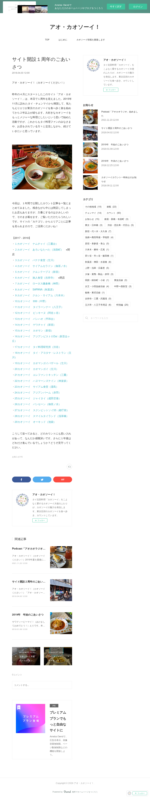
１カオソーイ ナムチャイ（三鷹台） (36, 243)
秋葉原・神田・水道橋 (98, 261)
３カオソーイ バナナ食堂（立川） (35, 260)
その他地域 (93, 206)
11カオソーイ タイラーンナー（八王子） (39, 307)
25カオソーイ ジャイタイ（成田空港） (38, 398)
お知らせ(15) (17, 456)
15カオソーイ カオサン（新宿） (34, 330)
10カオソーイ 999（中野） (31, 301)
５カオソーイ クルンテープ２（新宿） (38, 271)
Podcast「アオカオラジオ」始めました (35, 548)
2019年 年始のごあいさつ (28, 614)
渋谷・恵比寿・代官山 (121, 224)
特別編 (122, 304)
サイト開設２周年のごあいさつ (30, 581)
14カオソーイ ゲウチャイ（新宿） (35, 324)
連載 (112, 206)
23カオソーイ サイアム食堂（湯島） (37, 386)
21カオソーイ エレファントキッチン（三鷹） (42, 374)
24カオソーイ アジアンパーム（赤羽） (38, 392)
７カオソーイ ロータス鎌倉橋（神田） (38, 283)
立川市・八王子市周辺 (98, 304)
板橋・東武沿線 (95, 292)
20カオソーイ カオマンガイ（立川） (37, 369)
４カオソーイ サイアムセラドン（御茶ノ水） (41, 266)
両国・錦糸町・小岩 (97, 279)
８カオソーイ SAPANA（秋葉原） (35, 289)
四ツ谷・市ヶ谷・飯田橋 (99, 255)
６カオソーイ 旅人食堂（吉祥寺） (35, 277)
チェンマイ (93, 212)
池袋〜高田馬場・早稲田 (99, 237)
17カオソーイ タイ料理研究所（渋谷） (38, 347)
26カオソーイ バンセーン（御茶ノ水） (38, 404)
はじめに (63, 39)
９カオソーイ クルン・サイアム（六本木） (40, 295)
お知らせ (92, 218)
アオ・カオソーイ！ (75, 27)
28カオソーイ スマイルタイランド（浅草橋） (42, 416)
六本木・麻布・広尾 (97, 249)
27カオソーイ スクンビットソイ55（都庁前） (42, 410)
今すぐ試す (116, 6)
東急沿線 (120, 279)
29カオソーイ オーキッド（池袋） (35, 422)
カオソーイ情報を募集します (90, 39)
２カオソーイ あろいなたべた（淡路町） (39, 249)
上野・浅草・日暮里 (97, 267)
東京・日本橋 (93, 224)
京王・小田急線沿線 (97, 286)
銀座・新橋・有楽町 (116, 218)
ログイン (138, 6)
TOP (47, 39)
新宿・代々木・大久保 (98, 231)
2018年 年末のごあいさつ (114, 160)
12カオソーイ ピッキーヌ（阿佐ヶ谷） (38, 312)
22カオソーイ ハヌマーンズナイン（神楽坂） (42, 381)
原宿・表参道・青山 (97, 243)
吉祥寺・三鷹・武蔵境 (98, 298)
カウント (114, 212)
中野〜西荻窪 (123, 286)
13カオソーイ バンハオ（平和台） (35, 319)
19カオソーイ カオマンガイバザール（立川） (42, 363)
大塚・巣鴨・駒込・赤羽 (99, 273)
